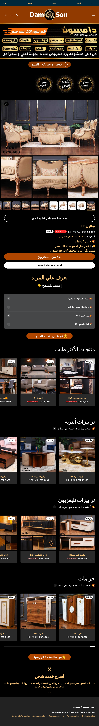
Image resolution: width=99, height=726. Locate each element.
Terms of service (56, 716)
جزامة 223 (77, 633)
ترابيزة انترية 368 (38, 476)
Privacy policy (73, 716)
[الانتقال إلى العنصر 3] (72, 205)
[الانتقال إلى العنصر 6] (44, 205)
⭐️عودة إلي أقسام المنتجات (49, 336)
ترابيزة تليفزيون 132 (77, 555)
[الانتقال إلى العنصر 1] (91, 205)
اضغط (68, 3)
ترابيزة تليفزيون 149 (38, 555)
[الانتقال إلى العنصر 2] (81, 205)
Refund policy (88, 716)
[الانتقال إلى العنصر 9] (16, 205)
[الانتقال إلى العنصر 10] (7, 205)
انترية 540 (38, 398)
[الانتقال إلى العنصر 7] (35, 205)
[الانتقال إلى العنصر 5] (54, 205)
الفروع (93, 3)
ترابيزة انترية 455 (77, 476)
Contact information (20, 716)
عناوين (44, 3)
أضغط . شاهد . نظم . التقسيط (49, 265)
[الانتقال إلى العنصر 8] (26, 205)
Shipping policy (39, 716)
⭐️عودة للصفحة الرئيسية (50, 657)
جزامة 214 (38, 633)
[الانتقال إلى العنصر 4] (63, 205)
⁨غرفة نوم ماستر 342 (77, 398)
